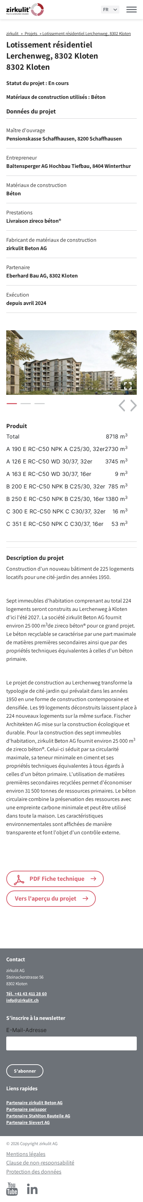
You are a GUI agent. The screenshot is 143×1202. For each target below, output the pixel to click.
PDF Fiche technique (57, 879)
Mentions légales (25, 1154)
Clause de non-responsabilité (40, 1162)
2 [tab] (23, 406)
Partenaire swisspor (26, 1109)
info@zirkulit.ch (22, 1000)
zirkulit (12, 33)
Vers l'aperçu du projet (45, 898)
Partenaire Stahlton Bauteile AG (38, 1116)
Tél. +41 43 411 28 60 (26, 994)
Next (134, 405)
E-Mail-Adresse (26, 1029)
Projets (31, 33)
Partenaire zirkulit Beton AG (34, 1103)
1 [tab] (10, 406)
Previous (122, 405)
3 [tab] (37, 406)
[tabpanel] (71, 364)
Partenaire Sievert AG (28, 1122)
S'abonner (25, 1071)
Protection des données (33, 1171)
